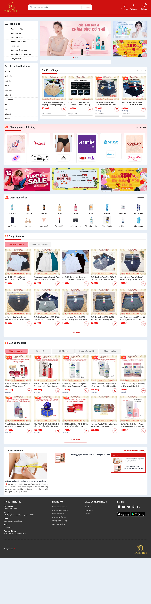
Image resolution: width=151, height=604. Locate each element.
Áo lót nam (12, 226)
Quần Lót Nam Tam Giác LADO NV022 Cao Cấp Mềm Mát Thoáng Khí (75, 318)
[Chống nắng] (138, 220)
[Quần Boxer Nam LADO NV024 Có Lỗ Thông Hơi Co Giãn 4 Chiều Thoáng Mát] (133, 302)
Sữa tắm (12, 213)
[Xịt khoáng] (123, 220)
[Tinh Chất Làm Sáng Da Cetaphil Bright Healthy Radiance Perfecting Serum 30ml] (18, 409)
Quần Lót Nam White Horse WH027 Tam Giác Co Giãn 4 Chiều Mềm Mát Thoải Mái (17, 318)
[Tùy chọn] (64, 109)
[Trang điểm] (59, 220)
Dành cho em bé (91, 226)
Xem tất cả (139, 71)
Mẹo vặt (116, 455)
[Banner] (75, 38)
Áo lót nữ (28, 226)
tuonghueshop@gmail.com (13, 521)
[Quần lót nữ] (44, 220)
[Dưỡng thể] (28, 207)
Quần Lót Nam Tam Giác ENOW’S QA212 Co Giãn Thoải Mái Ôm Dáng (103, 278)
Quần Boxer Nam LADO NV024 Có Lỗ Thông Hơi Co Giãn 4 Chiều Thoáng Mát (132, 318)
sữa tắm (8, 90)
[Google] (138, 507)
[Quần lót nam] (75, 220)
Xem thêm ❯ (134, 451)
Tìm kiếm (86, 7)
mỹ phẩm (8, 76)
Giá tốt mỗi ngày (51, 70)
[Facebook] (119, 507)
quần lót (8, 81)
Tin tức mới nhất (14, 450)
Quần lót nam (75, 226)
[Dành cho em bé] (91, 220)
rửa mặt (8, 114)
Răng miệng (138, 213)
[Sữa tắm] (12, 207)
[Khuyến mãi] (130, 49)
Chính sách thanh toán (59, 507)
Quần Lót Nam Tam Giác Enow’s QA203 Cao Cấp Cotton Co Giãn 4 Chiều (132, 278)
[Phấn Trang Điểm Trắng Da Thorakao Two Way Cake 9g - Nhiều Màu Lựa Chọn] (80, 88)
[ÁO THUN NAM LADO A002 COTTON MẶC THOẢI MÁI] (18, 262)
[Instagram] (133, 507)
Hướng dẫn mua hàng (59, 521)
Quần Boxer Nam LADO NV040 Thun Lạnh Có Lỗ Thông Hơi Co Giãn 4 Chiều (103, 318)
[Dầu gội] (59, 207)
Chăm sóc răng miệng (19, 50)
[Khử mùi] (44, 207)
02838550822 (8, 527)
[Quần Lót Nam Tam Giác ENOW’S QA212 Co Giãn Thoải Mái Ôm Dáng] (104, 262)
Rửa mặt (107, 213)
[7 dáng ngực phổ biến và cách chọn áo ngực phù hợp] (117, 468)
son (6, 109)
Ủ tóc (91, 213)
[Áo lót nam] (12, 220)
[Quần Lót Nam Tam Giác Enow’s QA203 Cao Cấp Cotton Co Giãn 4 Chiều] (133, 262)
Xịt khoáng (123, 226)
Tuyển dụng (89, 510)
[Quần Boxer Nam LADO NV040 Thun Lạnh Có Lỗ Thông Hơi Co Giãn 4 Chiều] (104, 302)
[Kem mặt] (123, 207)
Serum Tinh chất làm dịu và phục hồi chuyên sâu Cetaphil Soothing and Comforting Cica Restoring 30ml (104, 385)
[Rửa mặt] (107, 207)
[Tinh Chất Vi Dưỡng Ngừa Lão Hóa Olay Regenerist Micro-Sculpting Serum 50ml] (47, 368)
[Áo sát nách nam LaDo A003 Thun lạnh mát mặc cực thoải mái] (47, 262)
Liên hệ (87, 514)
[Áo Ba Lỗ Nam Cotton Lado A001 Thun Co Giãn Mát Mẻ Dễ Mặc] (75, 262)
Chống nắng (138, 226)
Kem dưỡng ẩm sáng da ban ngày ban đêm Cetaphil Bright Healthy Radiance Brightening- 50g (132, 385)
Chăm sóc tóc (16, 33)
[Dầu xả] (75, 207)
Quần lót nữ (44, 226)
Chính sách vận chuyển (60, 510)
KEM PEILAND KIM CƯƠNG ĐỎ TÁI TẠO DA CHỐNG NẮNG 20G (75, 425)
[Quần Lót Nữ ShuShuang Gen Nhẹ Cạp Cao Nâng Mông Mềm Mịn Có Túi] (54, 88)
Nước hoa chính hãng (19, 42)
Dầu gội (60, 213)
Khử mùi (44, 213)
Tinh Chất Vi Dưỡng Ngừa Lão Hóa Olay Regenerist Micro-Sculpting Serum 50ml (47, 385)
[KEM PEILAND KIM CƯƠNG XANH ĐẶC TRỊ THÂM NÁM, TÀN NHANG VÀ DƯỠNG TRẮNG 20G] (47, 409)
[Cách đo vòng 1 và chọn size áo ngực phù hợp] (117, 461)
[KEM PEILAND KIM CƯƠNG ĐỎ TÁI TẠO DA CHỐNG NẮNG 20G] (75, 409)
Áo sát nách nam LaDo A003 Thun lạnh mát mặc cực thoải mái (47, 278)
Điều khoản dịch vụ (58, 524)
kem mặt (8, 119)
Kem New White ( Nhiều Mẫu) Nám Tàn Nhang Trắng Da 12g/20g (104, 425)
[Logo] (140, 549)
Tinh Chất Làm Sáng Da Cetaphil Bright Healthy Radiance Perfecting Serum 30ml (17, 425)
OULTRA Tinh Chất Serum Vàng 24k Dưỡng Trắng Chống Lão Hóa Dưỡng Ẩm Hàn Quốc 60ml (132, 425)
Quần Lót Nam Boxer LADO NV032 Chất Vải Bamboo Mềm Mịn (47, 318)
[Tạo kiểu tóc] (107, 220)
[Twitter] (128, 507)
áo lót (7, 86)
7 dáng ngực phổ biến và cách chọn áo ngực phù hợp (134, 467)
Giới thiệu (88, 507)
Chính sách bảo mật (59, 517)
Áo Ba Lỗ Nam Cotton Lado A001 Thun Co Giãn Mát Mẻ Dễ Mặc (74, 278)
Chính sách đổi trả (58, 514)
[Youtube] (124, 507)
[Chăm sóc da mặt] (130, 29)
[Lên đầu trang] (147, 596)
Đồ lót (7, 71)
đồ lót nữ (8, 104)
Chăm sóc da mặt (17, 37)
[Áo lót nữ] (28, 220)
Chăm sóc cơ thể (17, 29)
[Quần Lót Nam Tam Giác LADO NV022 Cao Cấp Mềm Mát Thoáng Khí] (75, 302)
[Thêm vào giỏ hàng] (143, 284)
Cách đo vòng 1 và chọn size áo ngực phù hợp (134, 460)
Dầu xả (75, 213)
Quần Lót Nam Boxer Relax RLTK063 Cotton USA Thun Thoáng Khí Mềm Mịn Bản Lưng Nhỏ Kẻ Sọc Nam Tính (133, 103)
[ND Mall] (16, 148)
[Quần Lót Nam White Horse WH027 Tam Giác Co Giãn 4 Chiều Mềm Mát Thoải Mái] (18, 302)
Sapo (15, 549)
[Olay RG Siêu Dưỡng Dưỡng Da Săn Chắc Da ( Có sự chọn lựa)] (18, 368)
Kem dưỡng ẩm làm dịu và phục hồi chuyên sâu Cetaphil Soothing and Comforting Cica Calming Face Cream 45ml (75, 385)
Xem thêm (75, 333)
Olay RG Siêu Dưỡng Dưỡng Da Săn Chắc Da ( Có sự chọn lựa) (18, 385)
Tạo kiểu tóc (107, 226)
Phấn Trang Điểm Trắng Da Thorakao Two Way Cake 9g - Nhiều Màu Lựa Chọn (79, 103)
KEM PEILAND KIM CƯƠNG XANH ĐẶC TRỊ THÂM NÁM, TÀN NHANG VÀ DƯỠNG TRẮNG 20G (47, 425)
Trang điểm (15, 46)
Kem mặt (122, 213)
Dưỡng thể (28, 213)
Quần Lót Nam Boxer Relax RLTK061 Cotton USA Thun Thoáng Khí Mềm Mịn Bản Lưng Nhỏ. (106, 103)
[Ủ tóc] (91, 207)
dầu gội (8, 95)
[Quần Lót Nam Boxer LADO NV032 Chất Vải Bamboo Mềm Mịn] (47, 302)
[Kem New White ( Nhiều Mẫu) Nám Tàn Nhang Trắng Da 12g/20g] (104, 409)
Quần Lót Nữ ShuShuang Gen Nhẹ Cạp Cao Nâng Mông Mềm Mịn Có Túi (53, 103)
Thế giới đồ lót (16, 59)
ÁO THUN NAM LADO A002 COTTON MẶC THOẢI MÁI (15, 278)
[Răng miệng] (138, 207)
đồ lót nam (9, 100)
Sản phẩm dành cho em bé (21, 54)
